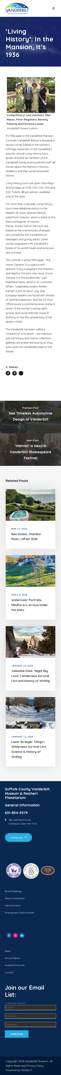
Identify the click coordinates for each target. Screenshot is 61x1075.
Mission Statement (15, 898)
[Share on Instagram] (15, 935)
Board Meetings (13, 891)
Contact (9, 972)
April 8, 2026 (19, 595)
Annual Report (12, 958)
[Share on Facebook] (9, 935)
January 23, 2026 (22, 666)
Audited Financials (15, 965)
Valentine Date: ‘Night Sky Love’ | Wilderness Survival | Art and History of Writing (30, 676)
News (8, 951)
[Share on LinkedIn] (22, 935)
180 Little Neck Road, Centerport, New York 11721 (22, 821)
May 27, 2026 (19, 529)
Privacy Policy (35, 1065)
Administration (12, 905)
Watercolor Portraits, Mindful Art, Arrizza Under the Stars (29, 605)
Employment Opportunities (19, 912)
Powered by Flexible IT (19, 1070)
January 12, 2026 (22, 737)
